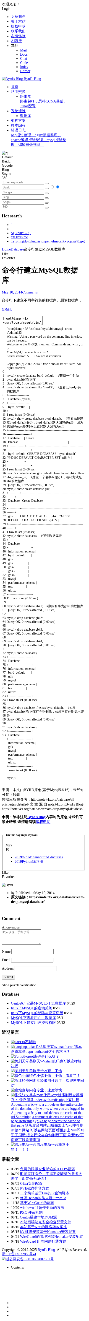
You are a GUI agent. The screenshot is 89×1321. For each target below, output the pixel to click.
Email (6, 960)
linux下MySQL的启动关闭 (31, 1008)
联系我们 (18, 31)
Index (24, 67)
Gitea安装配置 (31, 1183)
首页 (14, 87)
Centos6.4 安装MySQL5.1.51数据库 (38, 1003)
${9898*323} (21, 233)
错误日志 (38, 137)
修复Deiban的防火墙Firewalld (43, 1198)
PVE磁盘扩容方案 (34, 1188)
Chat (23, 58)
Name (6, 951)
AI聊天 (16, 41)
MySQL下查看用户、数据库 (33, 1018)
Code (24, 63)
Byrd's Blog (36, 817)
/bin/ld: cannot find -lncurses (39, 857)
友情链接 (18, 36)
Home (6, 249)
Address (8, 968)
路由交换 (18, 92)
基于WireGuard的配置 (37, 1203)
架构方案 (18, 120)
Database (17, 249)
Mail (23, 50)
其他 (14, 46)
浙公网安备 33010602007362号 (29, 1259)
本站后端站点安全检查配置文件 (45, 1222)
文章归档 (18, 17)
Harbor (25, 71)
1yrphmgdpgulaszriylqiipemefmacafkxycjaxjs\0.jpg (48, 241)
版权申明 (18, 26)
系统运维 (18, 111)
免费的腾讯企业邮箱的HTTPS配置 (47, 1169)
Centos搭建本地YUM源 (38, 1217)
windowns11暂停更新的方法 (42, 1208)
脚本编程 (18, 125)
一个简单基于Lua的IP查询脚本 (44, 1193)
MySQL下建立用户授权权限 (33, 1023)
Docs (24, 54)
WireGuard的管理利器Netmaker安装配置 (51, 1236)
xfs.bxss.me (19, 237)
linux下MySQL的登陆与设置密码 (37, 1013)
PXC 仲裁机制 (31, 1212)
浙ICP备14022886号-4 (19, 1254)
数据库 (25, 116)
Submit (8, 977)
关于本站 (18, 21)
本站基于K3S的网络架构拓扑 (43, 1227)
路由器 (43, 101)
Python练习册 (29, 861)
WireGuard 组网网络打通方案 (43, 1241)
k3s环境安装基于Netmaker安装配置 (48, 1232)
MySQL (7, 309)
